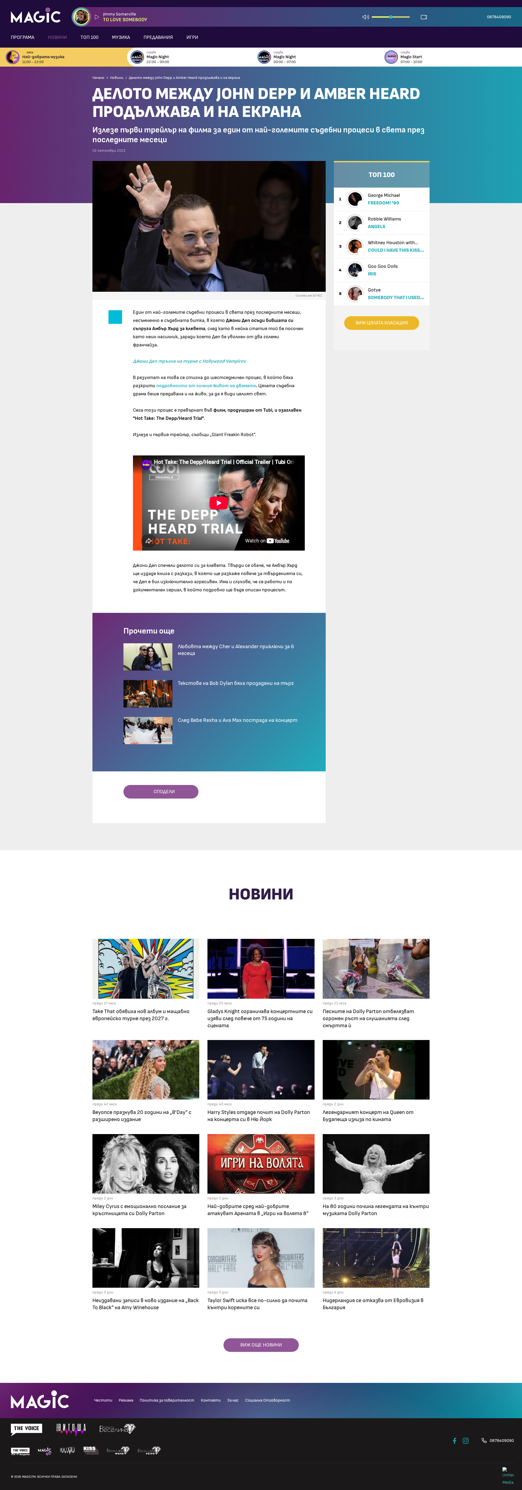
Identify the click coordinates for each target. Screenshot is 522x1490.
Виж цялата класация (382, 323)
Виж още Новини (261, 1345)
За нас (233, 1400)
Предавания (158, 37)
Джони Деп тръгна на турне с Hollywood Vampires (189, 361)
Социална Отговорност (267, 1400)
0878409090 (499, 17)
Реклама (126, 1400)
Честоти (103, 1400)
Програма (22, 37)
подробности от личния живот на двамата (206, 385)
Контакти (211, 1400)
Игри (192, 37)
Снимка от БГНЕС (309, 295)
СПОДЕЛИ (162, 791)
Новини (57, 37)
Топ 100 (89, 37)
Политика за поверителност (167, 1400)
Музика (121, 37)
